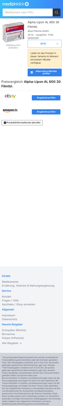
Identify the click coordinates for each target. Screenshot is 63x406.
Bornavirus (8, 334)
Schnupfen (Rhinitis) (14, 330)
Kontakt (6, 296)
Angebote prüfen (46, 98)
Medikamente (10, 282)
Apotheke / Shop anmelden (18, 304)
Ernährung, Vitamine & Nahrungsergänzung (28, 285)
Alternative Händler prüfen (46, 72)
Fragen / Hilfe (10, 300)
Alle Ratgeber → (12, 343)
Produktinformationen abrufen (24, 123)
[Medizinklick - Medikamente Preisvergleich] (24, 4)
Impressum (8, 315)
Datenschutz (9, 319)
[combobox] (28, 12)
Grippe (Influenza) (13, 338)
